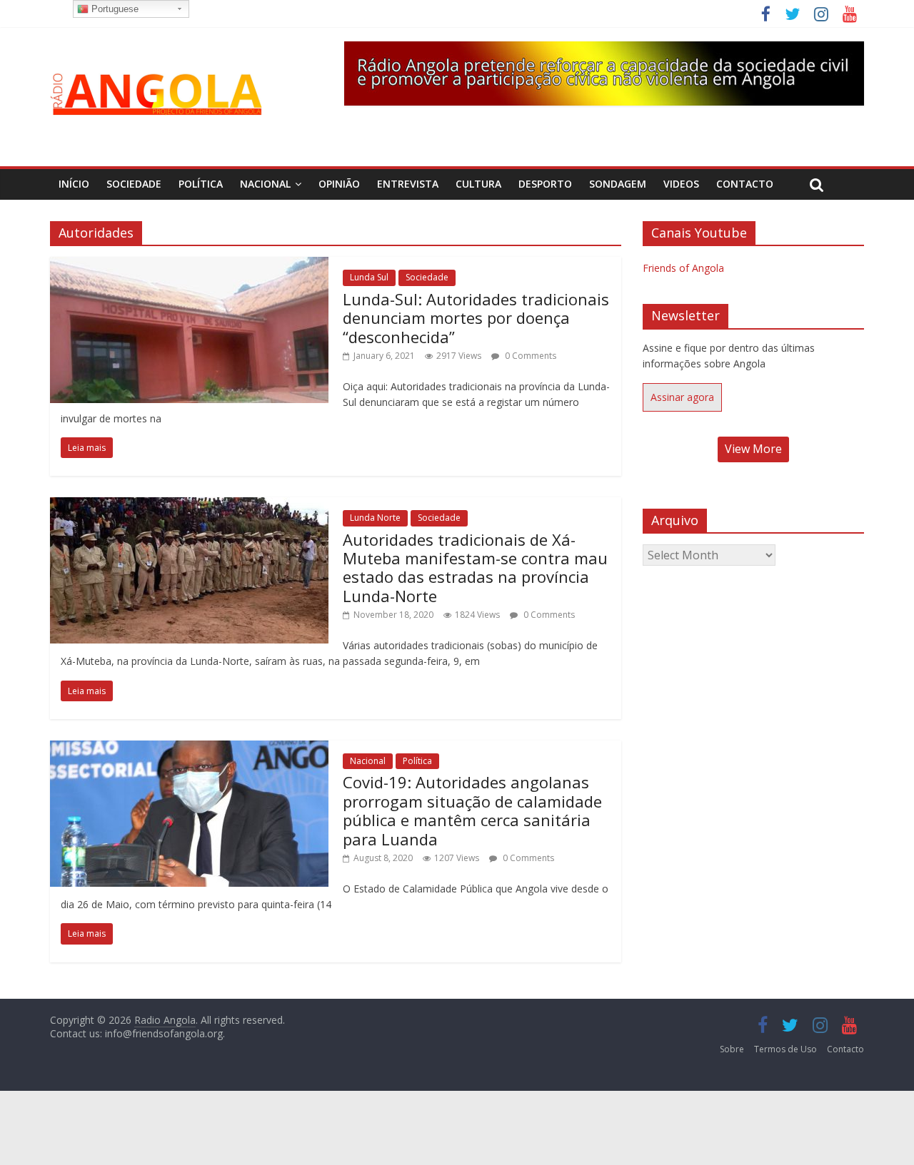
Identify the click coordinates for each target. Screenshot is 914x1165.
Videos (681, 183)
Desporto (545, 183)
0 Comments (529, 356)
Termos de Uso (785, 1049)
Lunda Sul (369, 277)
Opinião (339, 183)
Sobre (732, 1049)
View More (753, 449)
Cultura (478, 183)
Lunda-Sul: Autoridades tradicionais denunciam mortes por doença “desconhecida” (476, 317)
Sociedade (133, 183)
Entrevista (407, 183)
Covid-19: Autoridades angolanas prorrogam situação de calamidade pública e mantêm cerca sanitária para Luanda (472, 810)
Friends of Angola (683, 268)
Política (201, 183)
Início (74, 183)
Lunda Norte (375, 518)
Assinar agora (682, 397)
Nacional (265, 183)
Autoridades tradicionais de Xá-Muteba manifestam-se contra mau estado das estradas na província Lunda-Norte (475, 567)
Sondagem (617, 183)
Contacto (744, 183)
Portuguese (114, 9)
